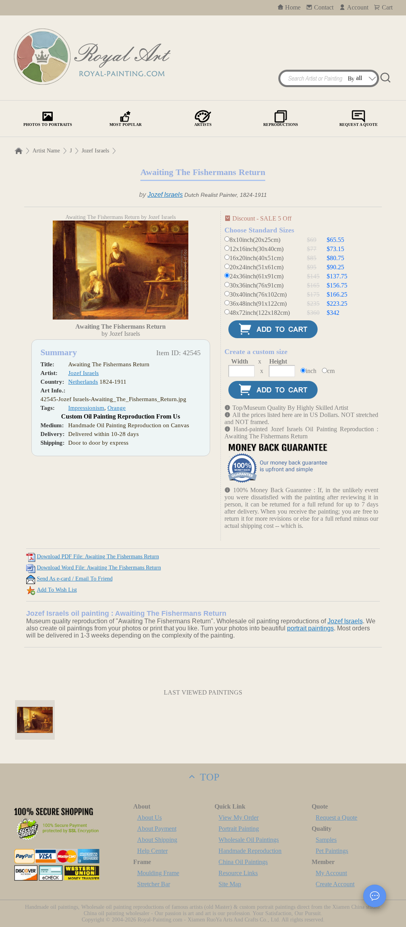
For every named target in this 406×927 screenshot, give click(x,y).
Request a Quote (336, 817)
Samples (326, 839)
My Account (331, 873)
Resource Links (238, 873)
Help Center (152, 850)
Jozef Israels (95, 151)
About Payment (156, 828)
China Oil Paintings (243, 861)
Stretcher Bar (153, 884)
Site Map (229, 884)
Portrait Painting (238, 828)
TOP (208, 777)
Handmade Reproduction (250, 850)
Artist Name (46, 151)
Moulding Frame (158, 873)
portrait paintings (310, 628)
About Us (149, 817)
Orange (116, 408)
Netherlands (83, 382)
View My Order (238, 817)
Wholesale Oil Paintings (248, 839)
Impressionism (86, 408)
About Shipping (157, 839)
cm (331, 370)
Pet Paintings (332, 850)
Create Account (335, 884)
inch (311, 370)
